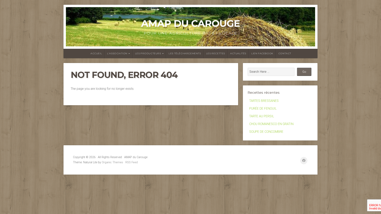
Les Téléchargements (185, 53)
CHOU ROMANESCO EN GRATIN (271, 124)
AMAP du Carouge (190, 23)
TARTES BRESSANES (264, 101)
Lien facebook (262, 53)
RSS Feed (131, 162)
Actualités (238, 53)
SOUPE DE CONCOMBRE (266, 132)
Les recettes (215, 53)
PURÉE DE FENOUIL (263, 108)
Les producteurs (148, 53)
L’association (117, 53)
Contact (284, 53)
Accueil (96, 53)
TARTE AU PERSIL (261, 116)
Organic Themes (112, 162)
